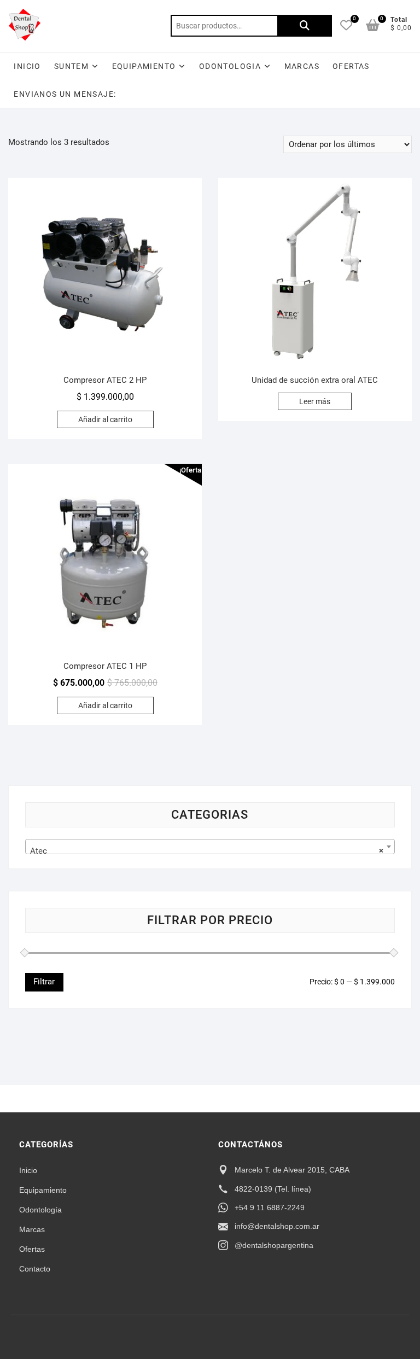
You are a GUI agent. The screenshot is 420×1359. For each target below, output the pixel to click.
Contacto (34, 1268)
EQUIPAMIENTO (144, 66)
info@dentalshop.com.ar (277, 1226)
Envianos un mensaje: (65, 94)
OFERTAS (351, 66)
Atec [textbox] (206, 851)
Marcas (301, 66)
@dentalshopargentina (274, 1245)
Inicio (27, 66)
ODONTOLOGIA (230, 66)
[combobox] (209, 846)
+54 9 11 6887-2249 (270, 1207)
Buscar (304, 26)
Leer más (314, 401)
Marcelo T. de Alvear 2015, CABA (292, 1169)
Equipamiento (43, 1190)
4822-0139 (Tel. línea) (273, 1189)
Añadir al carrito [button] (105, 419)
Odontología (40, 1209)
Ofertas (32, 1249)
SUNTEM (71, 66)
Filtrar (44, 982)
